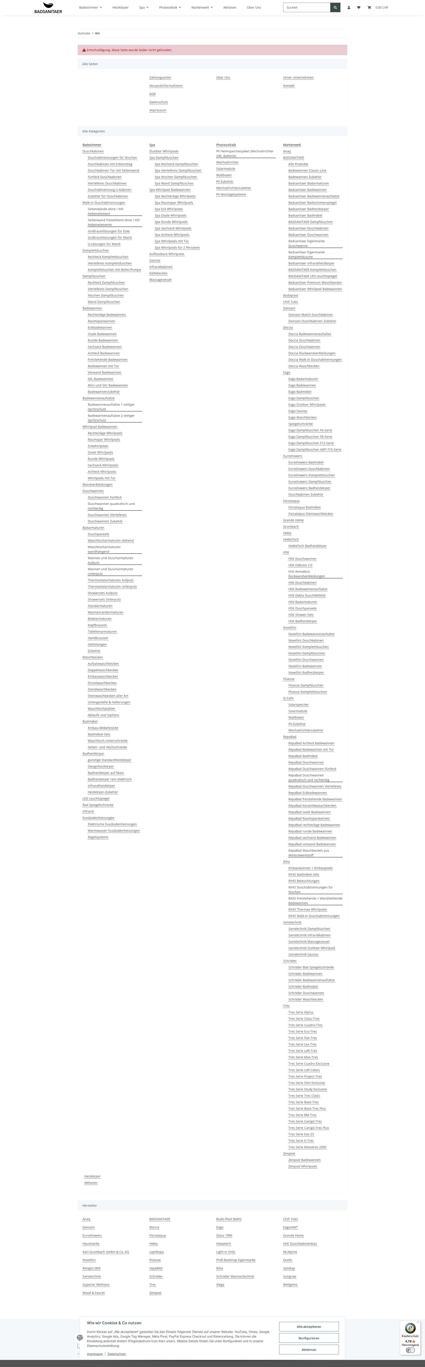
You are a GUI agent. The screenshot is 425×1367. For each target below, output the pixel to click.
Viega (220, 1284)
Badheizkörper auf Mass (106, 773)
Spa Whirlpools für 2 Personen (177, 247)
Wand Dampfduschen (104, 302)
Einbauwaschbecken (103, 676)
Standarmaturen (100, 606)
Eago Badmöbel (299, 392)
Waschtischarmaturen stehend (111, 540)
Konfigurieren (309, 1338)
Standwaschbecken (102, 689)
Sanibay (289, 1268)
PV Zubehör (224, 181)
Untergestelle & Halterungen (109, 702)
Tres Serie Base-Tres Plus (307, 1108)
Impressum (95, 1354)
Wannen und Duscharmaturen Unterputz (110, 571)
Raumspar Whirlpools (104, 439)
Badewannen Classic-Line (307, 170)
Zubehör (94, 651)
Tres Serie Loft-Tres (302, 1051)
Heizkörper (92, 1176)
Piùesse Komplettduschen (307, 692)
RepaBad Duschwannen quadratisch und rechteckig (308, 777)
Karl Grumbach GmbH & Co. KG (106, 1252)
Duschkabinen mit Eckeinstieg (110, 164)
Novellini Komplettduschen (308, 647)
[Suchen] (335, 7)
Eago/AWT (290, 1227)
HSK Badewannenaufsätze (307, 589)
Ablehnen (309, 1349)
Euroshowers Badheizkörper (309, 488)
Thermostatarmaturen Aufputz (110, 580)
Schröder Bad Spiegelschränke (311, 967)
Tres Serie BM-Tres (302, 1115)
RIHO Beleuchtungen (303, 881)
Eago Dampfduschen (303, 398)
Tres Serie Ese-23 (301, 1134)
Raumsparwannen (101, 321)
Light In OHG (225, 1252)
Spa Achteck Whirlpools (172, 235)
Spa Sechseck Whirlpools (173, 228)
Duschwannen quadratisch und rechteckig (111, 506)
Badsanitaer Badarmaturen (308, 183)
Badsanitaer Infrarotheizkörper (311, 263)
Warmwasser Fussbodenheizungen (114, 830)
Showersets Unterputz (104, 599)
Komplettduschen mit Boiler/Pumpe (114, 270)
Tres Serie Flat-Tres (302, 1038)
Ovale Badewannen (102, 334)
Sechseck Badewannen (105, 347)
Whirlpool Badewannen (100, 427)
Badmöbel (90, 721)
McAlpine (290, 1252)
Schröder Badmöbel (303, 986)
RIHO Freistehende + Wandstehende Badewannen (315, 900)
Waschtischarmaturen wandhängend (104, 549)
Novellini (289, 627)
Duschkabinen (93, 151)
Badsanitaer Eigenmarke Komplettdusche (306, 254)
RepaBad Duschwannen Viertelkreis (314, 786)
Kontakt (288, 85)
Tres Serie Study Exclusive (307, 1089)
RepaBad (289, 737)
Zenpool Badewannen (304, 1160)
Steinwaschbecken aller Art (108, 696)
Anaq (287, 151)
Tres (286, 1006)
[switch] (410, 1350)
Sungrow (289, 1276)
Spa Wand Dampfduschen (174, 183)
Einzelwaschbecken (102, 683)
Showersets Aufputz (103, 593)
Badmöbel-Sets (99, 734)
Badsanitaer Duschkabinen (308, 228)
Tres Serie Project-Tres (305, 1076)
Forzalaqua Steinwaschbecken (310, 514)
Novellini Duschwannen (306, 659)
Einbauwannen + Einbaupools (310, 868)
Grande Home (293, 520)
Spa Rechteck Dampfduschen (176, 164)
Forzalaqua (291, 501)
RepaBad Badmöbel (303, 756)
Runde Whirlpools (101, 459)
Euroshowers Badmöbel (306, 462)
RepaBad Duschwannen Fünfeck (312, 769)
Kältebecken (158, 273)
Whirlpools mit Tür (102, 478)
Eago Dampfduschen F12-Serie (311, 443)
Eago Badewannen (302, 385)
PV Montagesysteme (231, 194)
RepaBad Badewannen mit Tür (311, 749)
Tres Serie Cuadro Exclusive (308, 1063)
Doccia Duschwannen (304, 347)
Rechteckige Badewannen (107, 314)
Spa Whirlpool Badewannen (170, 190)
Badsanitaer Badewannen (307, 190)
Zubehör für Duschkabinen (108, 196)
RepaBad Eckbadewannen (307, 793)
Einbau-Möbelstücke (103, 728)
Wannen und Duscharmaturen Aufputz (110, 560)
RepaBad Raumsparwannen (309, 818)
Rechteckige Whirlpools (105, 433)
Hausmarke (91, 1243)
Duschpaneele (98, 534)
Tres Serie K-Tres (301, 1140)
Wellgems (290, 1284)
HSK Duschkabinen (302, 582)
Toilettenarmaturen (102, 631)
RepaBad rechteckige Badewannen (314, 825)
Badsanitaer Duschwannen (308, 235)
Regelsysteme (98, 837)
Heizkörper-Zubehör (103, 792)
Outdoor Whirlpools (164, 151)
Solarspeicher (298, 704)
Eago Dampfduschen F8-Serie (310, 436)
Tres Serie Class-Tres (303, 1018)
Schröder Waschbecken (305, 999)
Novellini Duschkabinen (306, 640)
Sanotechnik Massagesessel (309, 941)
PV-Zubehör (297, 724)
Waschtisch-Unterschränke (108, 741)
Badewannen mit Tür (103, 366)
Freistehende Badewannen (108, 359)
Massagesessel (160, 279)
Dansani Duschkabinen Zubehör (312, 321)
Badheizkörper (93, 753)
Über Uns (223, 77)
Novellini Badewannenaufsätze (311, 634)
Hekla (287, 533)
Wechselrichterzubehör (233, 188)
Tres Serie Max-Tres (303, 1057)
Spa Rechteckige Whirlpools (175, 196)
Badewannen (92, 308)
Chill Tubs (290, 302)
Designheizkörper (101, 766)
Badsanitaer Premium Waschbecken (315, 282)
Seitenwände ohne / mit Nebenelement (105, 211)
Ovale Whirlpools (100, 452)
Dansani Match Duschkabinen (310, 314)
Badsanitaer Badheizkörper (308, 209)
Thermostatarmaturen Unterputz (112, 586)
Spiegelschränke (300, 424)
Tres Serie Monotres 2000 (307, 1147)
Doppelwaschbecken (103, 670)
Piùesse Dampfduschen (305, 685)
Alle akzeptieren (309, 1326)
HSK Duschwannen (302, 558)
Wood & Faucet (94, 1293)
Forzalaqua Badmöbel (304, 507)
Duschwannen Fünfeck (105, 497)
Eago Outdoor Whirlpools (307, 404)
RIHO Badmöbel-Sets (303, 874)
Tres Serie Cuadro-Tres (305, 1025)
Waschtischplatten (101, 708)
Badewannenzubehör (104, 392)
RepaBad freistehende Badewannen (315, 799)
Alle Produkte (298, 164)
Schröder (290, 961)
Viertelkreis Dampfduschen (108, 289)
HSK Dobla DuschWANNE (307, 595)
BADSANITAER (293, 157)
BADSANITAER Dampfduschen (310, 222)
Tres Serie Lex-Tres (302, 1044)
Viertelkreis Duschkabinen (107, 183)
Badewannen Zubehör (304, 177)
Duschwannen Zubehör (105, 521)
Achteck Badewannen (104, 353)
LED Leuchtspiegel (96, 798)
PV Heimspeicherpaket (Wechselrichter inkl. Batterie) (245, 153)
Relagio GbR (91, 1268)
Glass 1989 (224, 1235)
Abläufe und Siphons (103, 715)
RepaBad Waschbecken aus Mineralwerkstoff (308, 852)
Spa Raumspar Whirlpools (174, 202)
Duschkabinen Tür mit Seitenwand (113, 170)
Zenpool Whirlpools (302, 1166)
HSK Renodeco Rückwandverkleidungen (306, 573)
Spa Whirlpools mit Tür (172, 241)
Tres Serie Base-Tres (303, 1102)
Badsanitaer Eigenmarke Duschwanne (306, 243)
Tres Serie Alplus (300, 1012)
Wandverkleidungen (97, 484)
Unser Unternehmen (298, 77)
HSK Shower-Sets (301, 615)
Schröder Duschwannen (306, 993)
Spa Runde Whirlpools (171, 222)
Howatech (223, 1243)
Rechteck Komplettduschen (108, 257)
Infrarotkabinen (161, 267)
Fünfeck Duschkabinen (105, 177)
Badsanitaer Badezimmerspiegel (312, 202)
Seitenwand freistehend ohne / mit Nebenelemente (114, 222)
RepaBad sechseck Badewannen (312, 838)
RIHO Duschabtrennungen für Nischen (310, 889)
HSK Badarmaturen (302, 602)
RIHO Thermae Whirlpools (307, 909)
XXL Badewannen (100, 379)
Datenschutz (117, 1354)
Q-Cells (288, 698)
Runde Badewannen (103, 340)
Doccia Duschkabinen (304, 340)
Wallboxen (224, 175)
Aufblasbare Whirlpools (166, 254)
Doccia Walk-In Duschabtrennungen (315, 359)
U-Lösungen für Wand (104, 244)
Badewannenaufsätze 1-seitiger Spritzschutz (111, 406)
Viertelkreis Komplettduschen (110, 263)
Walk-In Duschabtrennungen (104, 202)
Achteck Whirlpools (102, 471)
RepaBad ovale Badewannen (309, 812)
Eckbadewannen (100, 327)
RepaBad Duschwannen (306, 762)
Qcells (287, 1260)
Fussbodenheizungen (98, 818)
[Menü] (418, 1323)
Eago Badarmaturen (303, 379)
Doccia (288, 327)
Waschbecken (93, 657)
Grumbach (291, 526)
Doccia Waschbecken (303, 366)
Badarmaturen (93, 527)
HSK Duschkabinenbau (300, 1243)
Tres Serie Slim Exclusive (306, 1083)
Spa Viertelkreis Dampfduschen (178, 170)
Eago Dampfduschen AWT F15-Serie (314, 449)
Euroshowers (292, 456)
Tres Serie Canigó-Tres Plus (308, 1128)
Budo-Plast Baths (228, 1219)
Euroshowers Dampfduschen (309, 481)
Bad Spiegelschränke (98, 805)
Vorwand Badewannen (104, 372)
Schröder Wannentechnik (235, 1276)
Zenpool (289, 1153)
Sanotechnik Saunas (303, 954)
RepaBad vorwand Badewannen (312, 844)
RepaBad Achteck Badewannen (311, 743)
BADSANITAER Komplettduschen (312, 270)
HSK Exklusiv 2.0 (300, 565)
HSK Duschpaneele (302, 608)
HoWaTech (291, 539)
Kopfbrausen (97, 625)
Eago (286, 372)
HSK (286, 552)
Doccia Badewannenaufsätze (309, 334)
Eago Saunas (297, 411)
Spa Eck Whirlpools (169, 209)
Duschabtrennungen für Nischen (112, 157)
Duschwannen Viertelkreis (107, 515)
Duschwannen (93, 491)
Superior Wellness (96, 1284)
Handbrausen (98, 638)
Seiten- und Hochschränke (107, 747)
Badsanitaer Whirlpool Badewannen (315, 289)
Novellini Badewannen (305, 666)
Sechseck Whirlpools (103, 465)
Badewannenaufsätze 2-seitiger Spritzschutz (111, 417)
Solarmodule (225, 169)
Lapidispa (156, 1252)
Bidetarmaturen (100, 619)
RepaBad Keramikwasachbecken (312, 805)
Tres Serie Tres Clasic (304, 1096)
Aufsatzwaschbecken (103, 663)
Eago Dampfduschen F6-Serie (310, 430)
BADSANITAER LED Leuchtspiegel (312, 276)
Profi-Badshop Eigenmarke (235, 1260)
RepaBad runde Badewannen (310, 831)
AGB (152, 94)
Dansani (289, 308)
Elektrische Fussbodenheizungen (112, 824)
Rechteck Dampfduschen (106, 282)
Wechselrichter (227, 162)
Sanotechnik (292, 922)
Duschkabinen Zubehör (305, 494)
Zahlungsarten (160, 77)
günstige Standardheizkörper (109, 760)
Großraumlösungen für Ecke (109, 231)
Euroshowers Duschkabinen (309, 469)
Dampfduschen (94, 276)
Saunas (154, 260)
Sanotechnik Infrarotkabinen (309, 935)
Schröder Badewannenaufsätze (311, 980)
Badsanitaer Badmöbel (305, 215)
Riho (286, 861)
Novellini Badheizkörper (306, 672)
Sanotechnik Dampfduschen (309, 929)
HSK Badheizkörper (302, 621)
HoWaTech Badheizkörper (307, 546)
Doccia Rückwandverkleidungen (312, 353)
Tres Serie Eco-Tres (302, 1031)
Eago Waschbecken (302, 417)
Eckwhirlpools (98, 446)
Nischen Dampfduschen (106, 295)
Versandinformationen (166, 85)
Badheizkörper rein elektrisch (110, 779)
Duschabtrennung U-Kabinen (109, 190)
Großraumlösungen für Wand (110, 237)
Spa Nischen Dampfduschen (176, 177)
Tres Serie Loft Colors (304, 1070)
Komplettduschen (96, 250)
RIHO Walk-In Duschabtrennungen (314, 916)
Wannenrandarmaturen (105, 612)
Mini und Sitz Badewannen (108, 385)
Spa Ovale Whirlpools (170, 215)
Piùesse (288, 679)
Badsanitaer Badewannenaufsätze (313, 196)
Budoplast (290, 295)
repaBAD (155, 1268)
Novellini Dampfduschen (306, 653)
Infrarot (88, 811)
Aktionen (90, 1183)
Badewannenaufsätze (99, 398)
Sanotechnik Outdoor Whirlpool (311, 948)
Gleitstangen (97, 644)
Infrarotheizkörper (101, 785)
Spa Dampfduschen (164, 157)
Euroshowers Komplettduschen (311, 475)
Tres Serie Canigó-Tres (305, 1121)
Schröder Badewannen (305, 973)
